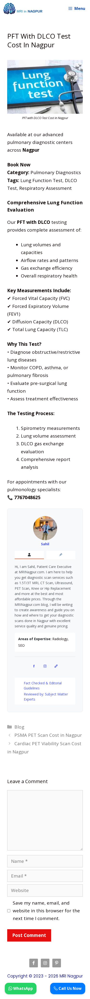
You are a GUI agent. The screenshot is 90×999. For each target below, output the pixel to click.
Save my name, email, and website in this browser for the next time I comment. (46, 911)
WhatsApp (22, 988)
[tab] (29, 555)
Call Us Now (70, 988)
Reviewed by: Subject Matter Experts (46, 696)
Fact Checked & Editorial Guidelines (43, 685)
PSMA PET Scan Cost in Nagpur (48, 735)
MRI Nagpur (71, 976)
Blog (19, 727)
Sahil (45, 544)
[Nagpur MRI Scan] (22, 8)
